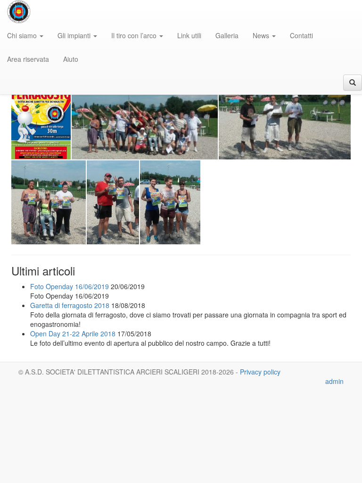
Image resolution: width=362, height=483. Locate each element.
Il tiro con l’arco (134, 35)
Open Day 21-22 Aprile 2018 (72, 333)
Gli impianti (75, 35)
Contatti (301, 35)
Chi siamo (23, 35)
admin (334, 381)
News (262, 35)
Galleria (227, 35)
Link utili (189, 35)
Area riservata (28, 59)
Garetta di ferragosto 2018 (69, 305)
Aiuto (70, 59)
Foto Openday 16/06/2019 (69, 286)
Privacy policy (260, 371)
